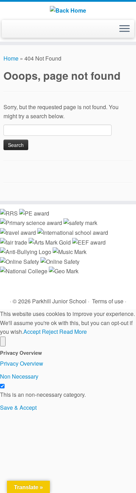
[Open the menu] (124, 29)
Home (10, 58)
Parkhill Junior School (59, 301)
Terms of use (107, 301)
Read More (73, 332)
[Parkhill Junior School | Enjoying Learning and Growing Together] (68, 10)
